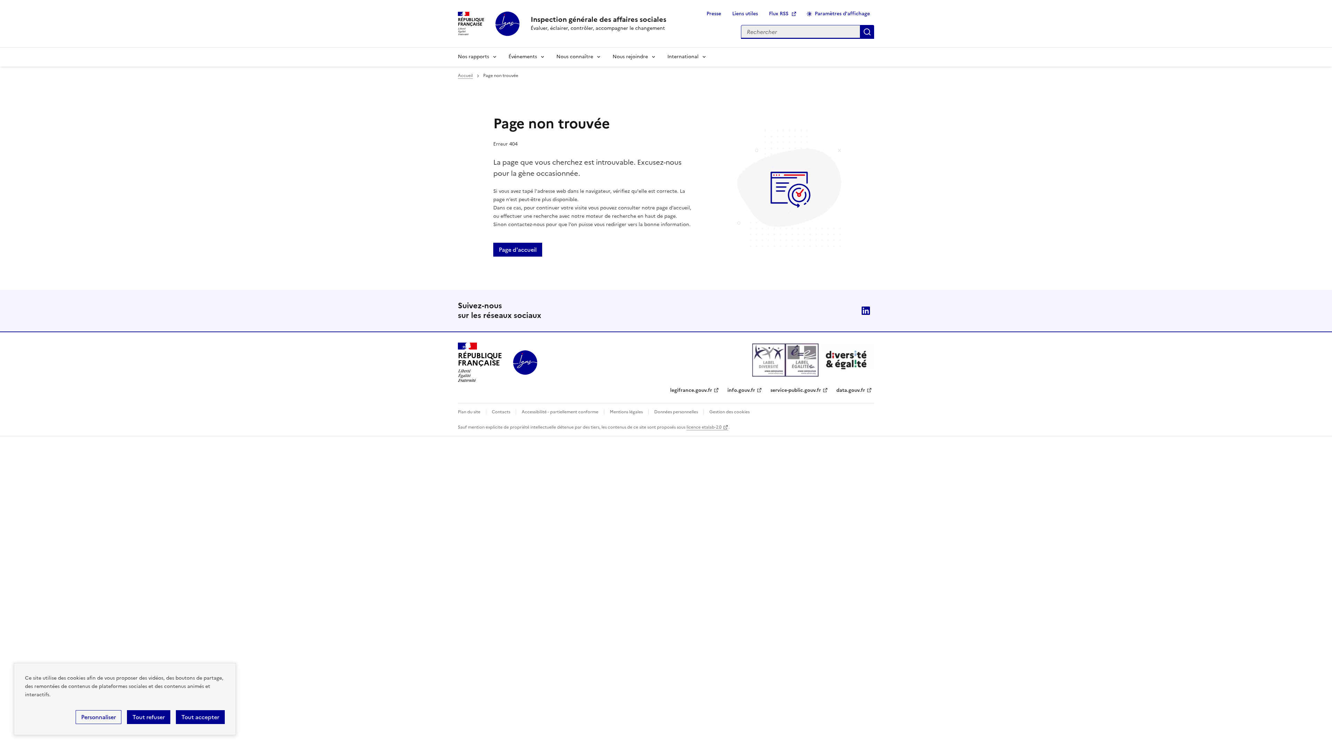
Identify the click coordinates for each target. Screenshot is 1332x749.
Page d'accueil (518, 250)
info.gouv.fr (741, 390)
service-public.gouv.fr (795, 390)
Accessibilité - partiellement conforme (560, 412)
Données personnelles (676, 412)
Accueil (465, 75)
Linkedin (865, 310)
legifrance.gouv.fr (691, 390)
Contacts (501, 412)
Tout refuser (149, 717)
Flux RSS (778, 13)
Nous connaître (574, 56)
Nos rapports (473, 56)
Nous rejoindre (630, 56)
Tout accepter (200, 717)
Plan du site (469, 412)
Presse (714, 13)
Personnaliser (98, 717)
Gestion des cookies (729, 412)
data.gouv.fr (850, 390)
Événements (523, 56)
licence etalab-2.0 (704, 427)
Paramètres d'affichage (842, 13)
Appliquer (867, 32)
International (683, 56)
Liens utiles (745, 13)
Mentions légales (626, 412)
